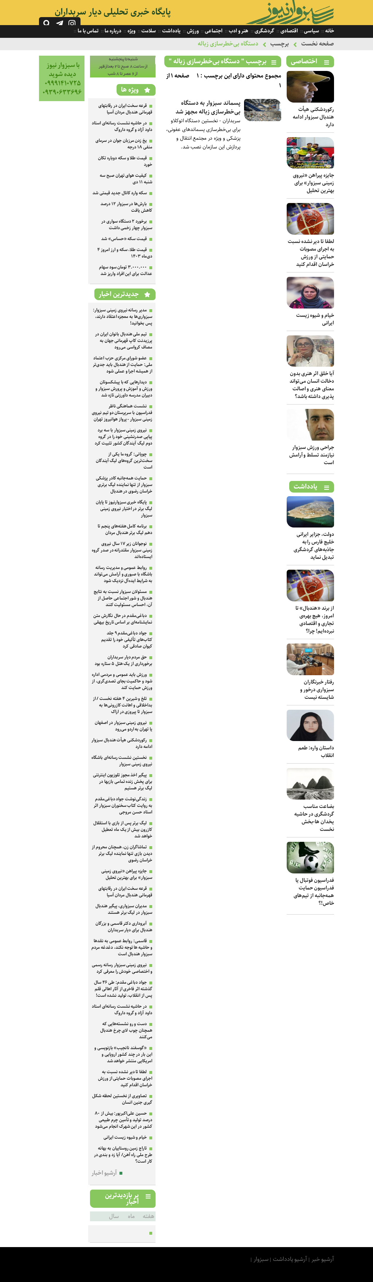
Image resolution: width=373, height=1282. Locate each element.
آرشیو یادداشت (290, 1259)
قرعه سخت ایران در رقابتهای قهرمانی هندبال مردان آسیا (125, 109)
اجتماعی (213, 31)
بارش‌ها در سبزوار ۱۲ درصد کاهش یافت (126, 207)
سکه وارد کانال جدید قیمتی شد (120, 193)
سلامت (148, 31)
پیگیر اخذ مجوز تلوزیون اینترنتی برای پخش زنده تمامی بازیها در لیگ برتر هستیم (122, 781)
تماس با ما (87, 31)
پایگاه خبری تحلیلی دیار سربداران (113, 12)
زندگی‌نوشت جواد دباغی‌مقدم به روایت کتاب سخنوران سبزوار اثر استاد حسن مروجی (123, 805)
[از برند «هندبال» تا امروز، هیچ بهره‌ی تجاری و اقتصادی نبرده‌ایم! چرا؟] (310, 600)
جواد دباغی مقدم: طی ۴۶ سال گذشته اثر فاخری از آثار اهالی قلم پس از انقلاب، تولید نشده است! (123, 989)
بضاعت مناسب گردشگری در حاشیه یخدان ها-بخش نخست (314, 818)
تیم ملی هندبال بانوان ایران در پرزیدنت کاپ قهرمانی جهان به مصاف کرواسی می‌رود (123, 340)
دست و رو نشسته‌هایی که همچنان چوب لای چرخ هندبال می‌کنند (126, 1030)
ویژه (131, 31)
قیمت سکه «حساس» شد (124, 239)
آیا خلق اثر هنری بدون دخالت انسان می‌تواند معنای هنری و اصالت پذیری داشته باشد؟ (312, 385)
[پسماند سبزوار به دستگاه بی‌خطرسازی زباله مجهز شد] (262, 119)
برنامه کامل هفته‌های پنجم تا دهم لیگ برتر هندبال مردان (125, 529)
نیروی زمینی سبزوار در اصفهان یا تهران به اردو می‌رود (123, 726)
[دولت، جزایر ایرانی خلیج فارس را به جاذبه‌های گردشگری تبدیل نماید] (310, 526)
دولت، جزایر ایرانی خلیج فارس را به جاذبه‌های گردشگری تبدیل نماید (314, 546)
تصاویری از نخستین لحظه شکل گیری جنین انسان (122, 1099)
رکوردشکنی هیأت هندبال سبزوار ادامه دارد (313, 117)
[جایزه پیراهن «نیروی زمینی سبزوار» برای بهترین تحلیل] (310, 167)
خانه (329, 31)
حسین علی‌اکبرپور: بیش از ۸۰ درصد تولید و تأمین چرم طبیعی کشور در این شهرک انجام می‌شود (123, 1120)
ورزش (192, 31)
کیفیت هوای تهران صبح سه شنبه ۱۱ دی (126, 179)
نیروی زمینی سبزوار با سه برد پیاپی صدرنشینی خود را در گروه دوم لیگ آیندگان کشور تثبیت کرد (123, 436)
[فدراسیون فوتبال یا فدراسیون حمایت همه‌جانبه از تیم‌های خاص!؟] (310, 872)
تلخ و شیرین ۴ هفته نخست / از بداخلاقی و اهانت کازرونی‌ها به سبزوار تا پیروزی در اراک (122, 705)
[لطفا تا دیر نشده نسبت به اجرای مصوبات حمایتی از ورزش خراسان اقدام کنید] (310, 233)
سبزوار (261, 1259)
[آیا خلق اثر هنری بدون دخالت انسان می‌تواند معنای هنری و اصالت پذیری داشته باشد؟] (310, 365)
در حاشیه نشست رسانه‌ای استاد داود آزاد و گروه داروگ (122, 126)
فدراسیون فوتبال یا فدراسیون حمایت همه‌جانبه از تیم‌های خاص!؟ (314, 892)
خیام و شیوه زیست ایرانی (315, 319)
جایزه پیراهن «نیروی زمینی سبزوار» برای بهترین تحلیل (313, 183)
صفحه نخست (317, 44)
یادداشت (171, 31)
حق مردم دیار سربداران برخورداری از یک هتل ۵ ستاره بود (123, 660)
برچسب (279, 44)
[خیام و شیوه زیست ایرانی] (310, 307)
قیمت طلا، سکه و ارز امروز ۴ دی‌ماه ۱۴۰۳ (124, 253)
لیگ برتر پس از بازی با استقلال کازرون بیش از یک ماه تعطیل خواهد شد (122, 829)
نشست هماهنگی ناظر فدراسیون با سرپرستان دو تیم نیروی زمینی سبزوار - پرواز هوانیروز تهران (122, 412)
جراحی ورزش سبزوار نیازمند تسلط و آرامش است (311, 455)
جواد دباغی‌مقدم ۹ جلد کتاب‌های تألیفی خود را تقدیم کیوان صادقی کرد (126, 639)
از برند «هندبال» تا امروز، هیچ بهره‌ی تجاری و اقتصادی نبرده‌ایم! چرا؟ (314, 620)
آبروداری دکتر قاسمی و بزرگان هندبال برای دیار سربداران (123, 927)
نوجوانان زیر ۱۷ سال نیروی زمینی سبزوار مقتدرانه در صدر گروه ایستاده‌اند (122, 550)
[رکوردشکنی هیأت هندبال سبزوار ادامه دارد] (310, 101)
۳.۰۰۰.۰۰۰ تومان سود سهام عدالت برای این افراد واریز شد (125, 270)
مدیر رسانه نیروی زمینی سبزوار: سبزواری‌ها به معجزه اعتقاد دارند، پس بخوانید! (122, 316)
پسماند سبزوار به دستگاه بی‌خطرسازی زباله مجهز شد (208, 107)
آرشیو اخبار (104, 1173)
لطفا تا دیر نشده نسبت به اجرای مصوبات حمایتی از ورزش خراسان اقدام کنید (311, 253)
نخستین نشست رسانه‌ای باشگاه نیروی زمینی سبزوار (121, 761)
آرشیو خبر (322, 1259)
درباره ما (113, 31)
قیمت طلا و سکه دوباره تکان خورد (125, 161)
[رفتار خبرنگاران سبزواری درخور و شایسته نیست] (310, 673)
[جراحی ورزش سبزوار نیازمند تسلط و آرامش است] (310, 439)
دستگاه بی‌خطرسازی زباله (228, 44)
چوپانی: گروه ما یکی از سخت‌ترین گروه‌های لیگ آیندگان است (124, 460)
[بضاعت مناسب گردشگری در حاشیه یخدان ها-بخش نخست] (310, 798)
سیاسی (311, 31)
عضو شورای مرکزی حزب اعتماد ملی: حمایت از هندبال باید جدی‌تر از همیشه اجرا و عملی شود (122, 364)
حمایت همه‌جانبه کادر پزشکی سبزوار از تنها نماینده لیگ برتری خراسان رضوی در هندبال (124, 484)
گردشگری (264, 31)
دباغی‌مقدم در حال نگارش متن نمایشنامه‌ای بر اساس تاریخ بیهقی (122, 619)
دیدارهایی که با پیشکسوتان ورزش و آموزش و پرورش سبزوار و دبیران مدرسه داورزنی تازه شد (123, 388)
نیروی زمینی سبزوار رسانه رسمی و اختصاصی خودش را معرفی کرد (122, 968)
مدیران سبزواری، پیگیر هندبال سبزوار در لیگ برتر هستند (123, 909)
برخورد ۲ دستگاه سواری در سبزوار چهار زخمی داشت (126, 225)
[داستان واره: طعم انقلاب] (310, 739)
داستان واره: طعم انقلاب (316, 752)
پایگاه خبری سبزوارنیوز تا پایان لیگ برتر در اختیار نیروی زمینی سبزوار (124, 508)
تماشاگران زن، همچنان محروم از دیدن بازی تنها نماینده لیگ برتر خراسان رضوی (122, 853)
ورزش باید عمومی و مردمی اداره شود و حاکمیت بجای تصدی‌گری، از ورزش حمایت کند (122, 681)
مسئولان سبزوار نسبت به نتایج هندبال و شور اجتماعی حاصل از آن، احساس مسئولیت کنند (123, 598)
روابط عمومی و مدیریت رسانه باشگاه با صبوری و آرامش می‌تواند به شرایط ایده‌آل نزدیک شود (123, 574)
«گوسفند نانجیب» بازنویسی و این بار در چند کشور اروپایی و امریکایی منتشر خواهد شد (123, 1054)
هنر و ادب (238, 31)
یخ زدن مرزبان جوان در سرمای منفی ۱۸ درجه (123, 144)
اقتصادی (288, 31)
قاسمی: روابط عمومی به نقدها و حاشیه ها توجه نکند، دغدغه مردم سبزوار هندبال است (121, 947)
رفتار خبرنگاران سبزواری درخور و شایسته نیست (317, 690)
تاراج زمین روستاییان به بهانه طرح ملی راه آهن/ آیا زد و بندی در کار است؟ (123, 1154)
